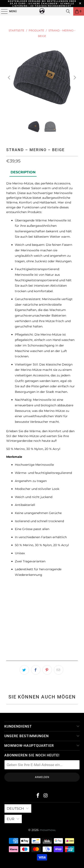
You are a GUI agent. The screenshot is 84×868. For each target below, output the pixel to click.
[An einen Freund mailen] (58, 670)
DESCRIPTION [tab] (23, 172)
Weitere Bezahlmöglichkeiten (42, 656)
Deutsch (15, 808)
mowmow (47, 830)
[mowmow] (42, 11)
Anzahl (11, 613)
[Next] (74, 77)
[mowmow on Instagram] (45, 796)
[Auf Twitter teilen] (24, 670)
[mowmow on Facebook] (38, 796)
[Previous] (9, 77)
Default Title (20, 600)
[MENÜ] (2, 11)
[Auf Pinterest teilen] (47, 670)
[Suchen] (68, 11)
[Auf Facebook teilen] (35, 670)
